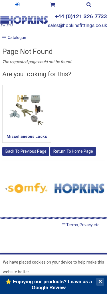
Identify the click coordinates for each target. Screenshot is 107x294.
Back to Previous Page (26, 151)
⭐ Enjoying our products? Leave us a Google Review (48, 284)
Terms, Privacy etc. (82, 225)
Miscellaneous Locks (27, 136)
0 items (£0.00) (52, 5)
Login (17, 5)
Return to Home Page (73, 151)
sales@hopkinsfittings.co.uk (77, 25)
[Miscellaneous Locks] (26, 109)
